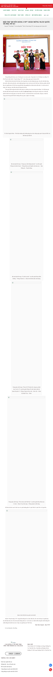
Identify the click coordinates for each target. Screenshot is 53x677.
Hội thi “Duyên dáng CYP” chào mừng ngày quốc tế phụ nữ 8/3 (35, 26)
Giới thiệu (6, 10)
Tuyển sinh (38, 10)
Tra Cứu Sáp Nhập (10, 15)
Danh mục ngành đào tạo (6, 661)
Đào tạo (21, 10)
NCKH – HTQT (29, 10)
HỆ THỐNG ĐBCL (37, 15)
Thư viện (21, 15)
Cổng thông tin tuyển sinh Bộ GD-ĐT (9, 671)
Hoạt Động (11, 26)
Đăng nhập (45, 5)
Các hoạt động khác (18, 26)
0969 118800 (14, 653)
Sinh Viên (47, 10)
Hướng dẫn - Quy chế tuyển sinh (8, 664)
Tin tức (14, 10)
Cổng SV (28, 15)
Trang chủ (6, 26)
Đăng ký (50, 5)
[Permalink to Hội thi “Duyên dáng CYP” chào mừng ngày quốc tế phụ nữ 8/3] (26, 73)
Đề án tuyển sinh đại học (6, 666)
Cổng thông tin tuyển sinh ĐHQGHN (9, 669)
